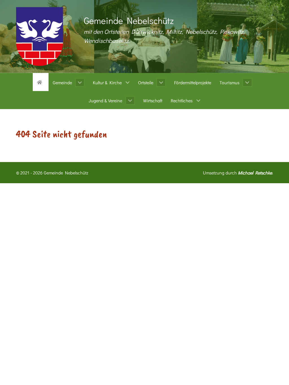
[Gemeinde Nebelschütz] (39, 36)
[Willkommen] (40, 81)
